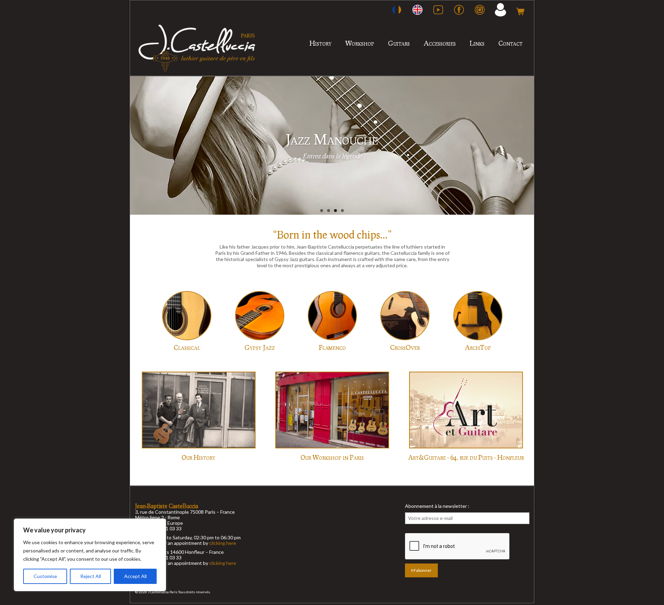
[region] (90, 555)
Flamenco (332, 347)
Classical (187, 347)
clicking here (222, 543)
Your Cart (520, 9)
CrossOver (405, 347)
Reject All (90, 576)
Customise (45, 576)
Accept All (135, 576)
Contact (510, 43)
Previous (124, 146)
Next (540, 146)
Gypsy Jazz (260, 347)
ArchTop (478, 347)
